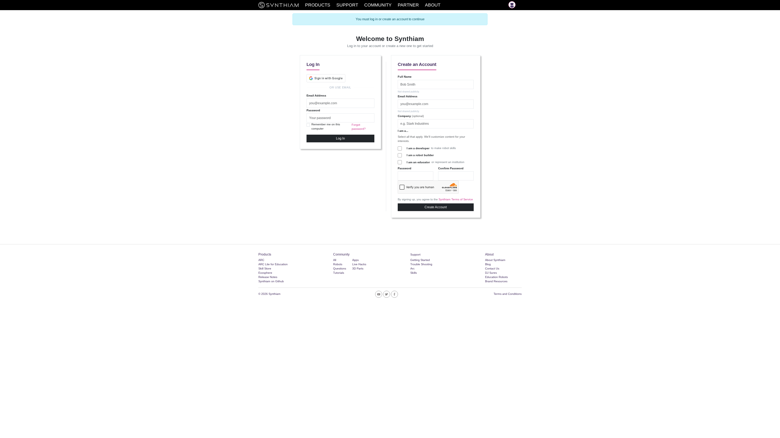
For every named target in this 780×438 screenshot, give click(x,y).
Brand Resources (496, 281)
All (334, 260)
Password (313, 110)
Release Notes (267, 277)
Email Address (316, 95)
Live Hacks (359, 264)
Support (415, 254)
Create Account (436, 207)
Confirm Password (451, 168)
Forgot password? (359, 126)
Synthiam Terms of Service (456, 199)
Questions (339, 268)
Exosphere (265, 272)
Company (411, 116)
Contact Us (492, 268)
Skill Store (264, 268)
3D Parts (357, 268)
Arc (412, 268)
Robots (337, 264)
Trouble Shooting (421, 264)
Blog (488, 264)
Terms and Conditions (508, 293)
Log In (340, 138)
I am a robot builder (420, 155)
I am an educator (418, 162)
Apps (355, 260)
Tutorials (338, 272)
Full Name (405, 76)
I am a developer (418, 148)
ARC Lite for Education (273, 264)
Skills (413, 272)
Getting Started (420, 260)
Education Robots (496, 277)
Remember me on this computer (325, 126)
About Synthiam (495, 260)
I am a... (403, 130)
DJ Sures (491, 272)
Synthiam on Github (271, 281)
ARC (261, 260)
